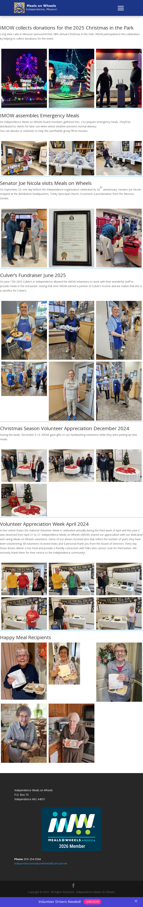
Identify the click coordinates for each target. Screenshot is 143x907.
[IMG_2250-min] (71, 174)
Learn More (92, 901)
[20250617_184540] (71, 358)
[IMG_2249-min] (119, 174)
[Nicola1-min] (119, 266)
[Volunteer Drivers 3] (119, 594)
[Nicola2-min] (24, 266)
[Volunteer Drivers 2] (71, 594)
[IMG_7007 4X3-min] (119, 481)
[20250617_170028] (24, 358)
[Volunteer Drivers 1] (24, 594)
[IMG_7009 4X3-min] (71, 481)
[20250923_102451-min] (71, 266)
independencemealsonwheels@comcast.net (40, 863)
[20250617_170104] (119, 358)
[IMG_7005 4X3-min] (24, 515)
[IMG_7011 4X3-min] (24, 481)
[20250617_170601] (71, 419)
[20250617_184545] (24, 395)
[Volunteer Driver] (24, 628)
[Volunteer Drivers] (71, 628)
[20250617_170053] (119, 419)
